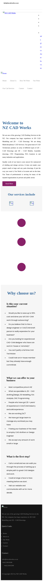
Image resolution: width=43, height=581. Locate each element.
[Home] (4, 73)
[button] (9, 183)
